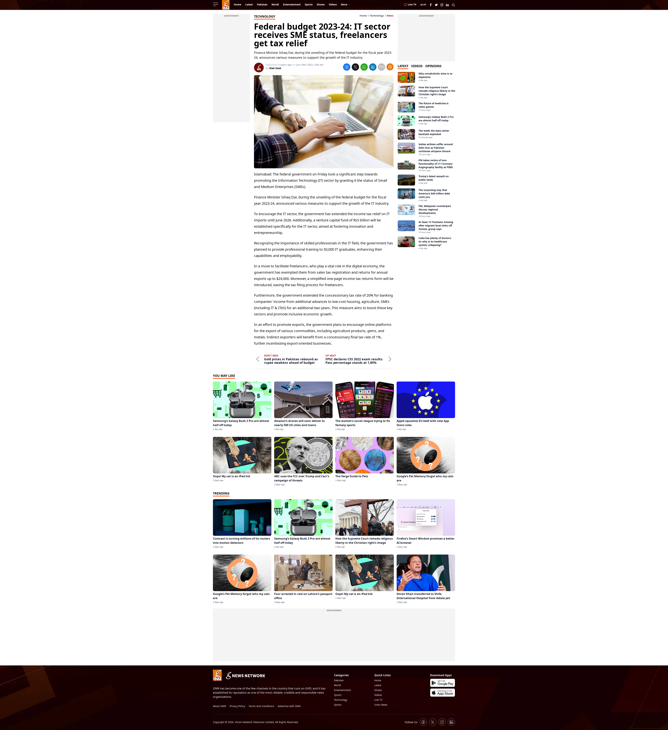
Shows (378, 690)
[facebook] (346, 67)
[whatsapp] (364, 67)
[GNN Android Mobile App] (442, 683)
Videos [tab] (417, 66)
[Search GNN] (453, 5)
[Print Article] (390, 66)
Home (363, 15)
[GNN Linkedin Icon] (447, 4)
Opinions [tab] (433, 66)
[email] (381, 67)
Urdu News (380, 704)
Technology (377, 15)
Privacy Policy (237, 706)
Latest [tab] (403, 66)
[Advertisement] (231, 70)
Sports (337, 695)
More (344, 4)
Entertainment (342, 690)
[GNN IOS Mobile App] (442, 692)
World (337, 685)
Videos (378, 695)
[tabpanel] (426, 161)
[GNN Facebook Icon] (430, 4)
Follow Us (411, 722)
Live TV (378, 699)
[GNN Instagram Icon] (441, 4)
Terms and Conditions (261, 706)
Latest (377, 685)
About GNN (219, 706)
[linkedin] (372, 67)
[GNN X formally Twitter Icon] (436, 4)
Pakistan (339, 680)
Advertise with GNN (289, 706)
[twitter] (355, 67)
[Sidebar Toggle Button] (216, 4)
